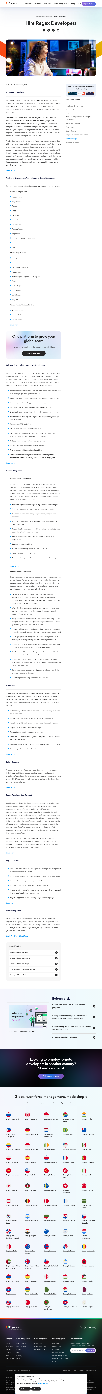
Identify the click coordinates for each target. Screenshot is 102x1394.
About (8, 1343)
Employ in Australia (88, 1134)
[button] (28, 3)
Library (18, 1349)
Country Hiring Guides (59, 1355)
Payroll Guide (56, 1346)
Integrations (10, 1359)
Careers (8, 1352)
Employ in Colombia (13, 1149)
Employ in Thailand (12, 1119)
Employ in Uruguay (69, 1266)
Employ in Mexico (88, 1149)
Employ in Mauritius (31, 1294)
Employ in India (87, 1119)
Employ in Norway (50, 1251)
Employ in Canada (31, 1119)
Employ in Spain (30, 1162)
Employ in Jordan (87, 1281)
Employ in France (68, 1162)
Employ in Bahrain (31, 1307)
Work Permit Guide (58, 1352)
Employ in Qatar (87, 1294)
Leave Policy (38, 1343)
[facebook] (44, 30)
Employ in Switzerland (67, 1191)
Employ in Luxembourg (86, 1237)
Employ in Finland (69, 1205)
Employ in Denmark (50, 1205)
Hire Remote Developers (44, 16)
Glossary (19, 1355)
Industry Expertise (72, 142)
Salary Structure (71, 131)
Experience (70, 127)
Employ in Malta (11, 1251)
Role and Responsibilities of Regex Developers (78, 118)
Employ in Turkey (87, 1190)
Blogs (18, 1352)
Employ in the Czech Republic (88, 1221)
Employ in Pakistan (50, 1294)
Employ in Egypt (30, 1236)
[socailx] (53, 30)
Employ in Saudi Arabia (87, 1206)
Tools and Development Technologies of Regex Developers (80, 111)
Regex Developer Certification (77, 134)
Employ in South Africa (68, 1120)
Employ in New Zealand (30, 1252)
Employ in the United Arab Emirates (13, 1267)
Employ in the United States (51, 1267)
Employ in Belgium (31, 1205)
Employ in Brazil (68, 1134)
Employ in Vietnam (12, 1175)
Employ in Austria (12, 1205)
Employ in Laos (11, 1294)
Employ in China (49, 1175)
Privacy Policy (43, 1383)
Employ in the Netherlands (48, 1135)
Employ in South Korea (11, 1221)
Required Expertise (73, 123)
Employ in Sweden (50, 1190)
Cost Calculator (21, 1346)
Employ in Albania (88, 1266)
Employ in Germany (31, 1134)
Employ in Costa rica (50, 1162)
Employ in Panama (69, 1251)
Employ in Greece (50, 1236)
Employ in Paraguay (69, 1294)
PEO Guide (55, 1349)
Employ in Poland (12, 1162)
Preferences (24, 1389)
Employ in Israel (68, 1236)
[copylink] (58, 30)
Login (79, 3)
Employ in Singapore (51, 1119)
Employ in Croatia (69, 1220)
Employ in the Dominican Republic (12, 1237)
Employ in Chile (30, 1175)
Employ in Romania (88, 1251)
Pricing (73, 3)
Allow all (36, 1389)
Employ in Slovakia (12, 1307)
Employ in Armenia (12, 1281)
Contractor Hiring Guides (60, 1359)
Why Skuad (9, 1346)
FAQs (18, 1359)
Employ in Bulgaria (50, 1220)
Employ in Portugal (88, 1162)
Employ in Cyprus (87, 1307)
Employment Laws (40, 1346)
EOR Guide (55, 1343)
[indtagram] (94, 1327)
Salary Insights (21, 1343)
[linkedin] (48, 30)
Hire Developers (57, 1362)
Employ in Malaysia (69, 1149)
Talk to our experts (51, 1076)
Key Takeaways (71, 138)
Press (7, 1355)
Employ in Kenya (30, 1190)
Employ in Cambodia (70, 1307)
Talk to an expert (34, 353)
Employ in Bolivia (31, 1281)
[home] (12, 4)
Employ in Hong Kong (68, 1176)
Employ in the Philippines (10, 1135)
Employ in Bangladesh (48, 1308)
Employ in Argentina (32, 1220)
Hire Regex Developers (74, 106)
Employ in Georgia (50, 1281)
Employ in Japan (11, 1190)
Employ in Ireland (49, 1149)
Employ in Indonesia (31, 1149)
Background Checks (40, 1349)
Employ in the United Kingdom (32, 1267)
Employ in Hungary (69, 1281)
